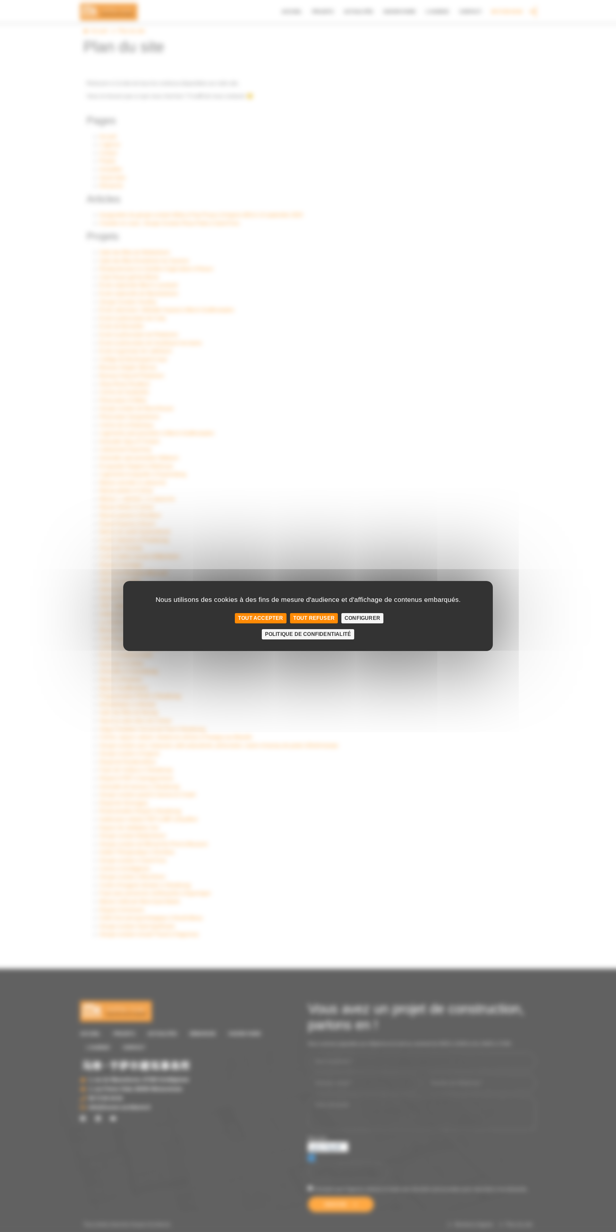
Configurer (362, 618)
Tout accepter (260, 618)
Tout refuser (314, 618)
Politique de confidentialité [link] (308, 634)
